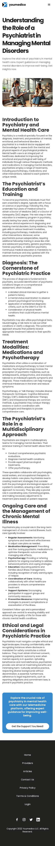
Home (27, 755)
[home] (14, 4)
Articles (27, 771)
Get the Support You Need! (27, 726)
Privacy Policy (27, 787)
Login (28, 804)
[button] (49, 4)
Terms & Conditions (27, 796)
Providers (27, 763)
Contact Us (27, 779)
